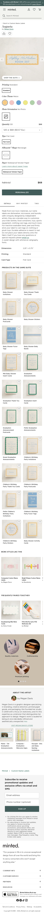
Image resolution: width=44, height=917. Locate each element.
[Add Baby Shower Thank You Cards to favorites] (40, 273)
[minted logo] (12, 9)
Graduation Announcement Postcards (8, 430)
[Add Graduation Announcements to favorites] (40, 354)
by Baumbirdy (26, 582)
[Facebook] (17, 900)
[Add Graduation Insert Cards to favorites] (40, 381)
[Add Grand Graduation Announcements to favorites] (19, 438)
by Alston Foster (6, 626)
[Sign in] (29, 9)
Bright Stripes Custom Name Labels (31, 579)
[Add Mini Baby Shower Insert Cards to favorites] (19, 354)
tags (37, 203)
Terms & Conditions (8, 907)
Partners (7, 882)
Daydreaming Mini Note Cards (9, 623)
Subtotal (6, 182)
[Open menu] (4, 9)
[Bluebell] (19, 103)
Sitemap (29, 907)
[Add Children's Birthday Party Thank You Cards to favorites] (19, 465)
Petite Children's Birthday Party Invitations (9, 514)
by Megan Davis (6, 582)
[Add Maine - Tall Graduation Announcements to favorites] (11, 730)
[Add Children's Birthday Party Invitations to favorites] (40, 438)
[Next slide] (42, 59)
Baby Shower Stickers (32, 319)
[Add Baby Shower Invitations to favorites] (19, 273)
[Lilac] (39, 103)
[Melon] (5, 103)
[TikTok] (23, 900)
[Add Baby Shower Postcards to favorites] (19, 300)
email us (25, 238)
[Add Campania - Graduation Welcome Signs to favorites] (26, 730)
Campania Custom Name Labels (9, 579)
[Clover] (32, 103)
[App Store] (10, 894)
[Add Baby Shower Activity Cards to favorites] (40, 521)
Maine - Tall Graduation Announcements (7, 746)
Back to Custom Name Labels (14, 23)
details (7, 203)
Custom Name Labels (20, 771)
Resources (7, 887)
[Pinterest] (20, 900)
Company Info (9, 871)
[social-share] (4, 34)
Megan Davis (8, 29)
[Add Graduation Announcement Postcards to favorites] (19, 408)
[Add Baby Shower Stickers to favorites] (40, 300)
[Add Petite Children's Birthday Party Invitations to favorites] (19, 492)
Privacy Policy (20, 907)
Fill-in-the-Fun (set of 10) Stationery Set (29, 623)
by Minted (25, 626)
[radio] (6, 90)
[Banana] (25, 103)
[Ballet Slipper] (12, 103)
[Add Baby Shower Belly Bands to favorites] (40, 327)
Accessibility (38, 907)
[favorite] (10, 34)
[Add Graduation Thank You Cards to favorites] (19, 381)
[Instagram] (26, 900)
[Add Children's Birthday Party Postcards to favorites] (40, 465)
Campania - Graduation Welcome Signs (21, 746)
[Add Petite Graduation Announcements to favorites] (40, 408)
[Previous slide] (2, 59)
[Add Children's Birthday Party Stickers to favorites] (19, 521)
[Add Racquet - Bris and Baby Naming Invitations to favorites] (42, 730)
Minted (5, 771)
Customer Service (10, 876)
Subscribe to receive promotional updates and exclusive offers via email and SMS (21, 784)
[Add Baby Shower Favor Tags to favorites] (19, 327)
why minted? (22, 203)
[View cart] (40, 9)
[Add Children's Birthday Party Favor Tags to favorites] (40, 492)
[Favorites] (34, 9)
